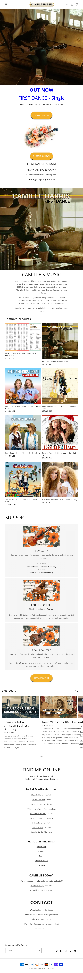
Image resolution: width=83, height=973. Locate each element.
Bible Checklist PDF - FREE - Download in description (20, 354)
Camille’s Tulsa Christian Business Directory (16, 725)
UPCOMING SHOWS (41, 156)
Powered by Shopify (48, 968)
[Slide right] (46, 757)
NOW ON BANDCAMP (41, 169)
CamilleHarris (37, 827)
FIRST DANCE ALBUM (41, 164)
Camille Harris (38, 968)
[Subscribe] (39, 950)
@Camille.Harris (38, 804)
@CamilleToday (37, 885)
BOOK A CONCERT (41, 115)
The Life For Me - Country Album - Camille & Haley (22, 500)
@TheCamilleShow (34, 809)
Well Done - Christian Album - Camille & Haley (59, 500)
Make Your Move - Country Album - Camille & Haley (59, 407)
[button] (6, 4)
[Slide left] (37, 757)
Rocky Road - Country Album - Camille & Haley (23, 453)
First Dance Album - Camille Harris (55, 361)
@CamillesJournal (38, 813)
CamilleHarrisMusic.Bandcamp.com (41, 174)
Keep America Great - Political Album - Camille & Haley (23, 407)
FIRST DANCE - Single (41, 98)
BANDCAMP (59, 104)
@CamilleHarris (37, 795)
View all (78, 691)
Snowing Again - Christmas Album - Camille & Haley (59, 454)
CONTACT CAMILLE (41, 678)
